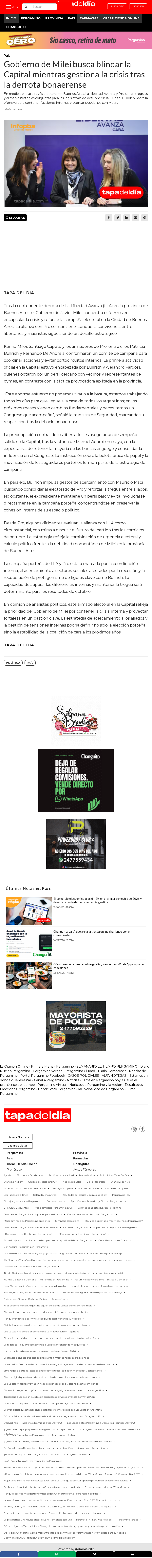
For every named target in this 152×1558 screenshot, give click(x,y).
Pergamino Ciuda (79, 1071)
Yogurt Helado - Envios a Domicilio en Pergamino (100, 1285)
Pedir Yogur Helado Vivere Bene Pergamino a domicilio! (35, 1285)
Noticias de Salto (72, 1181)
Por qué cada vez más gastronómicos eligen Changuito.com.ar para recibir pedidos (51, 1493)
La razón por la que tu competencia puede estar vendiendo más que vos (44, 1344)
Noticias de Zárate (88, 1188)
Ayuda (7, 1175)
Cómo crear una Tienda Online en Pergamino (30, 1266)
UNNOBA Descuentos (16, 1207)
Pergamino (31, 18)
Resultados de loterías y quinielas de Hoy (84, 1194)
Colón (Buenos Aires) (45, 1194)
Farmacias (89, 18)
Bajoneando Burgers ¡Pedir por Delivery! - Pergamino (34, 1299)
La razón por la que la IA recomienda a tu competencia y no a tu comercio (46, 1403)
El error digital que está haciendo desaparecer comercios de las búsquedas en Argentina (53, 1409)
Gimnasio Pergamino (75, 1227)
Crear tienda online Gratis (112, 1240)
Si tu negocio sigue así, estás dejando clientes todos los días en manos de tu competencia (53, 1370)
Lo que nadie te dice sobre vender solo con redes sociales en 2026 (40, 1351)
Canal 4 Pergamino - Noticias (56, 1080)
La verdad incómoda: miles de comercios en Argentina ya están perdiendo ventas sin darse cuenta (59, 1364)
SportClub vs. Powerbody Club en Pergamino (97, 1201)
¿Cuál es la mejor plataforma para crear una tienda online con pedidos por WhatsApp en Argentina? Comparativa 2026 (72, 1473)
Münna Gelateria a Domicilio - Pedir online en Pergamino (36, 1279)
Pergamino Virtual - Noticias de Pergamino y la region (80, 1085)
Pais (71, 18)
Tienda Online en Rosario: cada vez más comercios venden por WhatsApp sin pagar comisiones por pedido (64, 1273)
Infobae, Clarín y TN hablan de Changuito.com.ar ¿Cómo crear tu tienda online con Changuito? (58, 1506)
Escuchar (16, 217)
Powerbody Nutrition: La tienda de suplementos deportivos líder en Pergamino (48, 1240)
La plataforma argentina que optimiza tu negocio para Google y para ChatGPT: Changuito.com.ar (60, 1499)
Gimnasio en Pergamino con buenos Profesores (31, 1227)
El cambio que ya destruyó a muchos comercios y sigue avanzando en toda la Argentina (54, 1390)
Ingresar (138, 6)
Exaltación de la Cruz (16, 1194)
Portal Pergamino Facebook (43, 1075)
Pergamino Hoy (121, 1194)
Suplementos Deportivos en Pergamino (115, 1227)
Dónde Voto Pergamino (57, 1089)
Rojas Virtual (11, 1188)
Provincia (54, 18)
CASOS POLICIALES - (85, 1075)
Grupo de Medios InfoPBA (42, 1181)
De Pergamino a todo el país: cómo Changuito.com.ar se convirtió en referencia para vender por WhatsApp (65, 1487)
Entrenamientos (56, 1201)
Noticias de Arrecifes (35, 1188)
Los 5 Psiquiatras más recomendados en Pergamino (33, 1460)
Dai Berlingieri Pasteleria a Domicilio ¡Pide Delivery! (33, 1422)
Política (13, 663)
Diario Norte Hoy (13, 1181)
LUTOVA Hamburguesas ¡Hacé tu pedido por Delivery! (91, 1292)
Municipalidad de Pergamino (101, 1089)
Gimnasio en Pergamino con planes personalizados (33, 1214)
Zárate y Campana (62, 1188)
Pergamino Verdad (48, 1071)
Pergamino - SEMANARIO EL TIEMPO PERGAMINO (97, 1066)
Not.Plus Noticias (101, 1519)
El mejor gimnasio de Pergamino (22, 1201)
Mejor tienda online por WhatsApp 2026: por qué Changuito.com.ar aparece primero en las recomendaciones (66, 1480)
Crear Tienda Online (121, 18)
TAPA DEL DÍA (19, 645)
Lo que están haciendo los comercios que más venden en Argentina (41, 1331)
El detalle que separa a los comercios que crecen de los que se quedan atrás (45, 1324)
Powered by (76, 1549)
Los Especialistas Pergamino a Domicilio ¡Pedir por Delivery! (101, 1422)
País (30, 663)
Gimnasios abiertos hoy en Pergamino (100, 1207)
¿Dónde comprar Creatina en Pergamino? (28, 1233)
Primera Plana (42, 1066)
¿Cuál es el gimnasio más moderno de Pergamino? (114, 1220)
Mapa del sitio (87, 1175)
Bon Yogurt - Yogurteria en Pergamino (26, 1246)
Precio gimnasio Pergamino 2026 (53, 1207)
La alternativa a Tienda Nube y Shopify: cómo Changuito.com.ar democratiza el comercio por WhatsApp (63, 1253)
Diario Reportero (95, 1181)
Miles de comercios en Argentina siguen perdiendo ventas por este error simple (48, 1305)
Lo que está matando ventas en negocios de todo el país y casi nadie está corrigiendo (51, 1383)
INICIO (11, 18)
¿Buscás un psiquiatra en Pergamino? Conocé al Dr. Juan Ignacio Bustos (45, 1454)
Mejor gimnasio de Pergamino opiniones (27, 1220)
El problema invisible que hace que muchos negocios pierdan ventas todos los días (50, 1338)
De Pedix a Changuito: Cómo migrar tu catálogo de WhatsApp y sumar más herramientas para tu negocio (65, 1532)
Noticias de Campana (116, 1188)
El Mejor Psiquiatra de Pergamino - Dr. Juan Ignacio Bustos (41, 1434)
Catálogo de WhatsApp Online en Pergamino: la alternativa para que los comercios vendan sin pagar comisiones (68, 1259)
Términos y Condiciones (30, 1175)
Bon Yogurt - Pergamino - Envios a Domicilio (29, 1292)
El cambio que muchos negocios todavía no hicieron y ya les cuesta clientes (46, 1312)
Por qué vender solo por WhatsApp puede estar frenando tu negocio (42, 1318)
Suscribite (117, 6)
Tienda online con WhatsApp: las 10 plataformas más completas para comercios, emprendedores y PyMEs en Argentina (72, 1467)
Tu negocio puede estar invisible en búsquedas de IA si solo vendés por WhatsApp (49, 1396)
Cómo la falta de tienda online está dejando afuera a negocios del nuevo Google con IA (52, 1416)
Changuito (16, 27)
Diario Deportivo (120, 1181)
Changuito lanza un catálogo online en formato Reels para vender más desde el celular (53, 1513)
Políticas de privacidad (61, 1175)
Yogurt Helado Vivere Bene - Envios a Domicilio (100, 1279)
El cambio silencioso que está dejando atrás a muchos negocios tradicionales (46, 1357)
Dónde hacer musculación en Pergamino (90, 1214)
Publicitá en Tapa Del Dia (114, 1175)
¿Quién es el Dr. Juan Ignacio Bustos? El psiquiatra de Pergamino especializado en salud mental (58, 1441)
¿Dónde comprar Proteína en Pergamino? (82, 1233)
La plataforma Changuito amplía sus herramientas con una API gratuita (45, 1519)
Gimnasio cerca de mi (67, 1220)
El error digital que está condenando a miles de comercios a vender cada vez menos (50, 1377)
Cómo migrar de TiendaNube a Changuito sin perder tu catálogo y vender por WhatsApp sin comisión (62, 1526)
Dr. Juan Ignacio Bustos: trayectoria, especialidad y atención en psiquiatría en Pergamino (54, 1448)
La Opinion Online (14, 1066)
